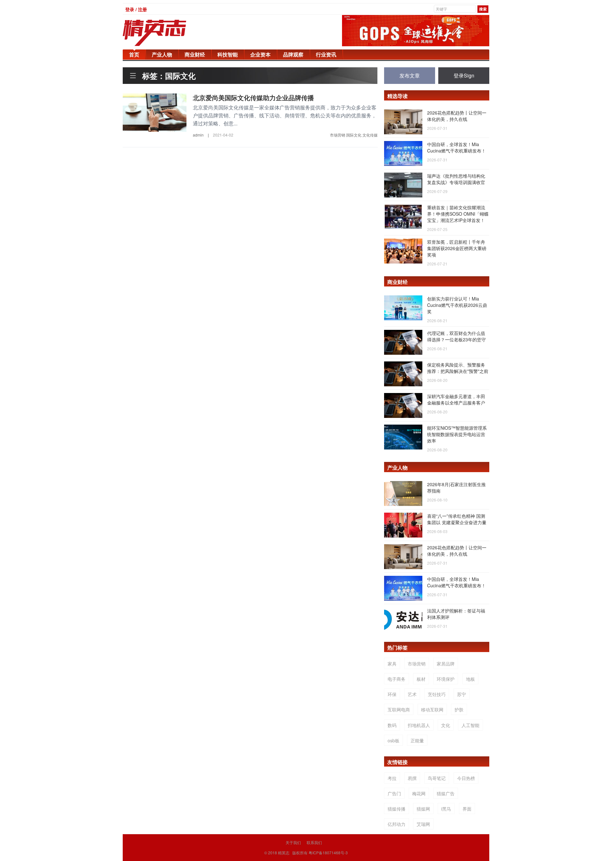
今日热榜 (466, 778)
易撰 (412, 778)
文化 (445, 725)
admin (198, 134)
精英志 (283, 852)
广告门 (394, 793)
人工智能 (470, 725)
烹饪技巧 (437, 694)
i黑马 (446, 808)
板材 (421, 679)
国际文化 (353, 134)
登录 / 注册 (136, 9)
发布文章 (409, 75)
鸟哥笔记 (437, 778)
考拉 (392, 778)
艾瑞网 (423, 824)
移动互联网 (432, 709)
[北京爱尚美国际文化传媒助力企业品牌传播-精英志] (154, 112)
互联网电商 (399, 709)
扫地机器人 (419, 725)
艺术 (412, 694)
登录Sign (464, 75)
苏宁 (461, 694)
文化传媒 (370, 134)
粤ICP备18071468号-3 (328, 852)
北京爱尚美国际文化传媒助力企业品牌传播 (253, 97)
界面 (467, 808)
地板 (470, 679)
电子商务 (396, 679)
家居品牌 (446, 663)
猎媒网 (423, 808)
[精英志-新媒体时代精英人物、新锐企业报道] (167, 33)
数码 (392, 725)
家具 (392, 663)
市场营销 (337, 134)
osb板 (393, 740)
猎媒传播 (396, 808)
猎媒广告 (446, 793)
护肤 (459, 709)
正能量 (417, 740)
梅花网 (419, 793)
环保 (392, 694)
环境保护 (446, 679)
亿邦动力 (396, 824)
